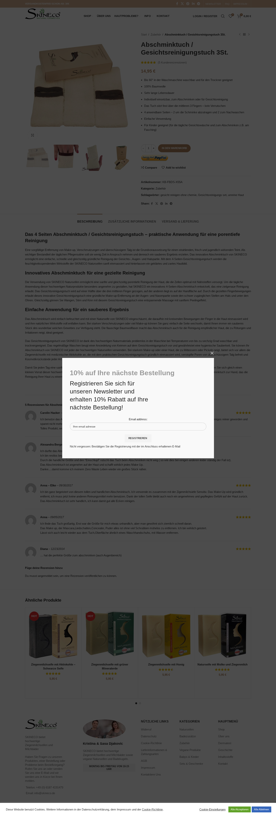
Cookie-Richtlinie (152, 809)
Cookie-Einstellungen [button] (212, 809)
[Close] (212, 353)
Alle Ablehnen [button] (261, 809)
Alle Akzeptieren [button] (239, 809)
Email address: (138, 419)
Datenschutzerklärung (95, 809)
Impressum (124, 809)
